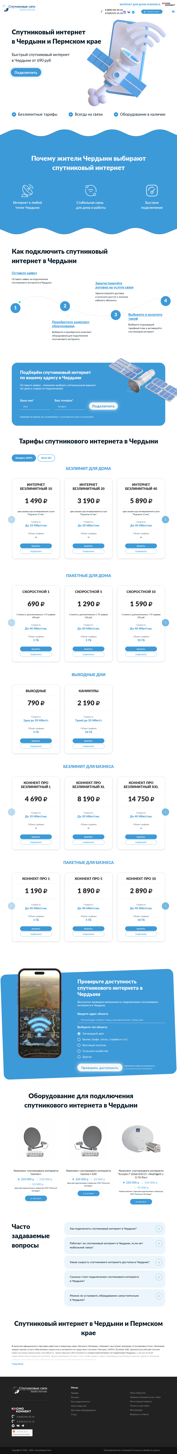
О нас (74, 1414)
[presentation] (11, 519)
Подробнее (17, 1364)
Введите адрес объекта (92, 1014)
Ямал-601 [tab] (46, 458)
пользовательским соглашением (77, 417)
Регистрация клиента (141, 1401)
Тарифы (75, 1393)
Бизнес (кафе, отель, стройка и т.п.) (104, 1039)
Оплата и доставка (139, 1406)
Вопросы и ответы (139, 1414)
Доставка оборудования (83, 1410)
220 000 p (27, 1179)
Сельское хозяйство (95, 1051)
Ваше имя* (27, 400)
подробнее (36, 551)
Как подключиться (80, 1402)
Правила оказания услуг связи (145, 1397)
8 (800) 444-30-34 (114, 10)
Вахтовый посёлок (94, 1045)
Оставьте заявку (24, 273)
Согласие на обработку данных (146, 1450)
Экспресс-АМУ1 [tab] (23, 458)
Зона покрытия (78, 1406)
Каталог (75, 1397)
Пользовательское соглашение (117, 1450)
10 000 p (37, 1184)
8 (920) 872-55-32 (114, 13)
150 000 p (45, 1179)
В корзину (36, 1198)
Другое (87, 1057)
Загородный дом (93, 1033)
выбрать (36, 545)
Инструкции (136, 1410)
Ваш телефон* (64, 400)
